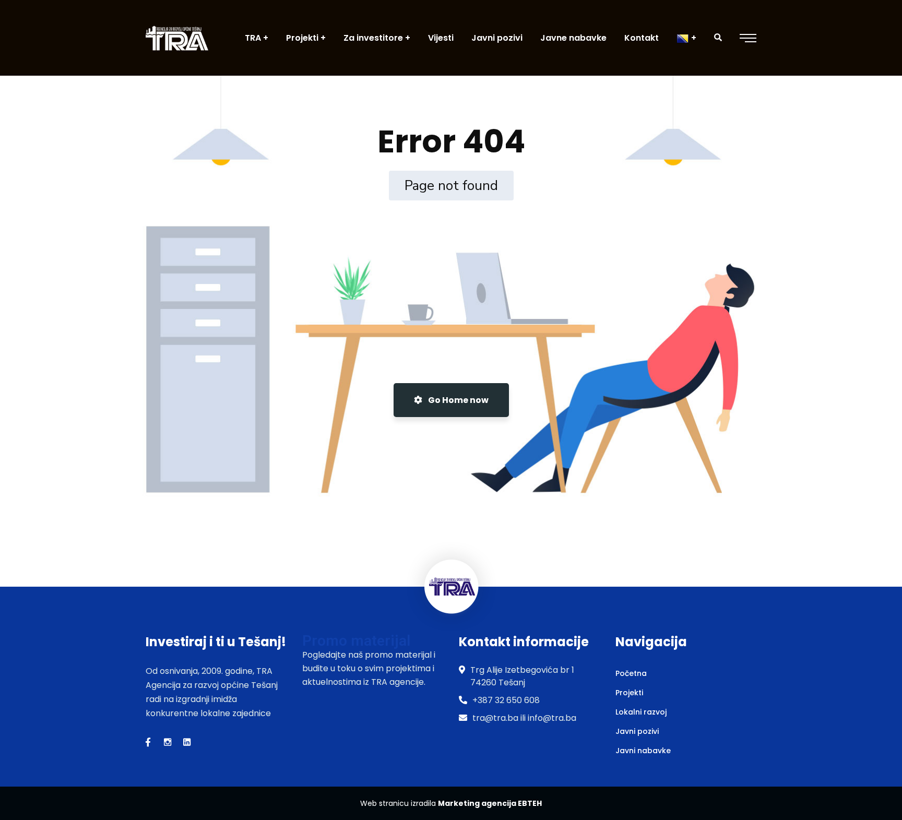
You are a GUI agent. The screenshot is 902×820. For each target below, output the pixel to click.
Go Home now (457, 400)
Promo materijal (356, 640)
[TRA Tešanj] (177, 38)
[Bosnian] (686, 38)
